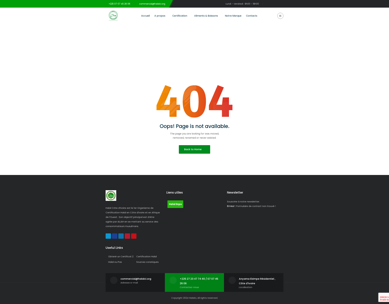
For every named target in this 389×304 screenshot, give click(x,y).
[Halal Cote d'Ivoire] (113, 15)
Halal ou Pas (115, 262)
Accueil (262, 43)
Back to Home (192, 149)
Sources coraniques (147, 262)
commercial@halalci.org (135, 279)
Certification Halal (146, 256)
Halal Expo (175, 204)
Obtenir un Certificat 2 (120, 256)
